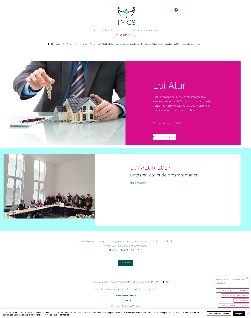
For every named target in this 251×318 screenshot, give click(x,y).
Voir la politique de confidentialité (58, 314)
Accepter (239, 313)
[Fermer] (247, 313)
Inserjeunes (151, 289)
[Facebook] (48, 44)
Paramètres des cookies (219, 313)
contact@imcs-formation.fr (125, 295)
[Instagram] (52, 44)
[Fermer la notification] (247, 278)
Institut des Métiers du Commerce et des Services (126, 30)
